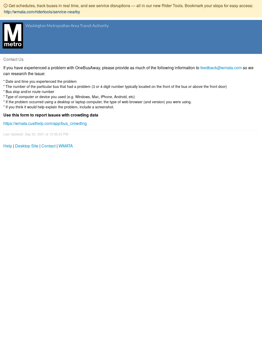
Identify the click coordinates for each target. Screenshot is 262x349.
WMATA (66, 146)
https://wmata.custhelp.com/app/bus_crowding (45, 123)
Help (7, 146)
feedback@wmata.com (221, 68)
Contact (48, 146)
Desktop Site (26, 146)
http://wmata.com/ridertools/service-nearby (42, 12)
